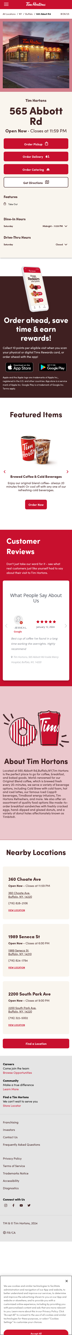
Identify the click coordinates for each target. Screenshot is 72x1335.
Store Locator (12, 1105)
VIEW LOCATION (16, 910)
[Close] (67, 1281)
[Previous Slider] (4, 472)
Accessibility (11, 1181)
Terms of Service (14, 1166)
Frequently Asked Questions (21, 1144)
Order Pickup (33, 144)
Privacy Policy (12, 1158)
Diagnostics (11, 1188)
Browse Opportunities (17, 1072)
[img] (29, 1206)
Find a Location (36, 1043)
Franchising (10, 1122)
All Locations (9, 13)
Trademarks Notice (15, 1173)
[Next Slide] (67, 472)
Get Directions (33, 183)
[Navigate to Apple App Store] (19, 368)
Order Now (36, 504)
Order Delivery (33, 156)
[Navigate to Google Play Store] (52, 367)
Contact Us (10, 1137)
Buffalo (29, 13)
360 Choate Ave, (20, 894)
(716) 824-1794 (18, 960)
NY (20, 13)
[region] (36, 1305)
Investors (9, 1130)
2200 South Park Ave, (22, 1009)
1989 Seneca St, (20, 952)
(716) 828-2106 (18, 903)
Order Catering (34, 169)
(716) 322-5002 (18, 1018)
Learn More (11, 1089)
